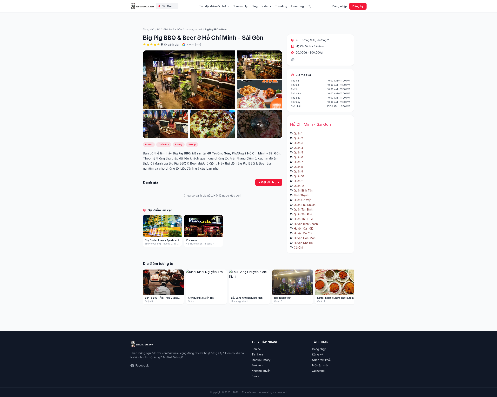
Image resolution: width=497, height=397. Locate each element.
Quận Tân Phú (303, 214)
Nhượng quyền (261, 370)
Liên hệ (256, 349)
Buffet (148, 144)
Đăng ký (357, 6)
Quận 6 (298, 157)
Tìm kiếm (257, 354)
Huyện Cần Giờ (304, 228)
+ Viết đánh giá (268, 182)
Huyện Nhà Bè (303, 243)
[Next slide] (277, 231)
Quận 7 (298, 162)
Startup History (261, 359)
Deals (255, 376)
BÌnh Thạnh (301, 195)
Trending (281, 6)
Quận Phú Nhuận (304, 205)
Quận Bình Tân (303, 190)
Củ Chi (298, 247)
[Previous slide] (147, 231)
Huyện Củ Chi (303, 233)
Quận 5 (298, 152)
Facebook (142, 365)
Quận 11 (298, 181)
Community (240, 6)
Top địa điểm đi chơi (212, 6)
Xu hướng (318, 370)
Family (178, 144)
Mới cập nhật (320, 365)
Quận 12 (299, 186)
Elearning (297, 6)
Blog (255, 6)
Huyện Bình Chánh (306, 224)
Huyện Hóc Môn (304, 238)
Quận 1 (298, 133)
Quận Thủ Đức (303, 219)
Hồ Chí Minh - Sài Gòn (310, 46)
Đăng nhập (339, 6)
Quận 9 (298, 171)
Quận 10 (299, 176)
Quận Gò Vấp (302, 200)
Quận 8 (298, 167)
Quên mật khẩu (321, 359)
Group (192, 144)
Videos (266, 6)
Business (257, 365)
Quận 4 (298, 148)
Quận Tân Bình (303, 209)
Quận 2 (298, 138)
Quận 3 (298, 143)
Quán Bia (164, 144)
